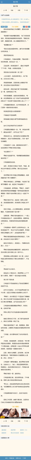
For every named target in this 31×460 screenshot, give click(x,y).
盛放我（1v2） (24, 430)
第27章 (15, 2)
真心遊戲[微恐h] (15, 19)
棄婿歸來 (4, 433)
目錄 (12, 10)
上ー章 (5, 10)
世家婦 (22, 433)
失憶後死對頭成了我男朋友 (8, 19)
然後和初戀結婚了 (24, 22)
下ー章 (26, 10)
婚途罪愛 (13, 430)
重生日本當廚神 (15, 433)
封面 (19, 10)
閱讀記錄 (12, 458)
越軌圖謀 (4, 430)
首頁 (6, 458)
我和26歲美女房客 (15, 22)
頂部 (25, 458)
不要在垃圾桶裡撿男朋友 (8, 22)
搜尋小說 (18, 458)
